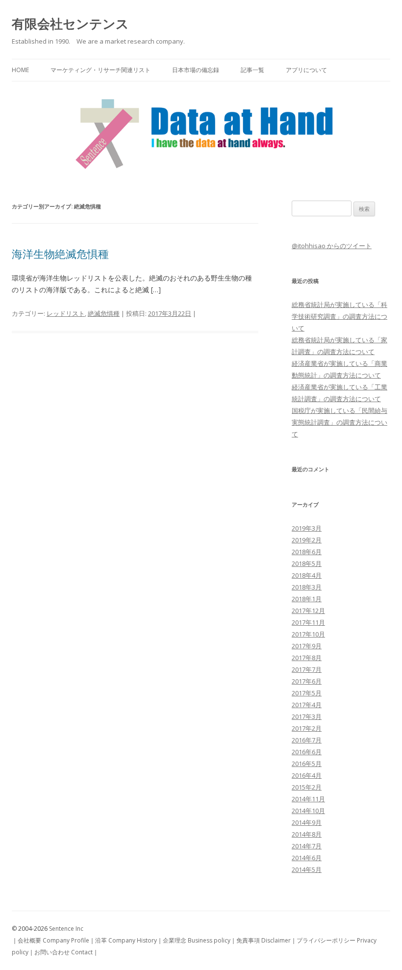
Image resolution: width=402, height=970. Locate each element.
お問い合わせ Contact (63, 952)
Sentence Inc (66, 928)
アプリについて (306, 70)
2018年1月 (307, 598)
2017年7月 (307, 669)
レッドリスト (66, 313)
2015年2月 (307, 787)
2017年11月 (308, 622)
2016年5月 (307, 763)
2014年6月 (307, 857)
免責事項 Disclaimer (263, 940)
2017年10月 (308, 634)
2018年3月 (307, 587)
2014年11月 (308, 798)
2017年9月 (307, 645)
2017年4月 (307, 704)
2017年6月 (307, 681)
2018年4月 (307, 575)
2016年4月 (307, 775)
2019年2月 (307, 540)
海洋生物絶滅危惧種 (60, 253)
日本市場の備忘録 (195, 70)
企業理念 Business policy (196, 940)
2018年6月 (307, 551)
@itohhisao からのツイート (332, 245)
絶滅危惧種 (104, 313)
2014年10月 (308, 810)
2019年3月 (307, 528)
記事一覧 (252, 70)
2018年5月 (307, 563)
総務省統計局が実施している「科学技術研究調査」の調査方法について (339, 316)
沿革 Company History (126, 940)
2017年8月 (307, 657)
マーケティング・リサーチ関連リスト (100, 70)
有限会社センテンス (70, 23)
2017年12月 (308, 610)
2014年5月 (307, 869)
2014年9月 (307, 822)
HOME (20, 70)
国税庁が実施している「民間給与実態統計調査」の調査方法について (339, 422)
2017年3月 (307, 716)
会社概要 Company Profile (53, 940)
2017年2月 (307, 728)
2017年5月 (307, 693)
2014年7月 (307, 846)
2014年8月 (307, 834)
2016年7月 (307, 740)
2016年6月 (307, 751)
